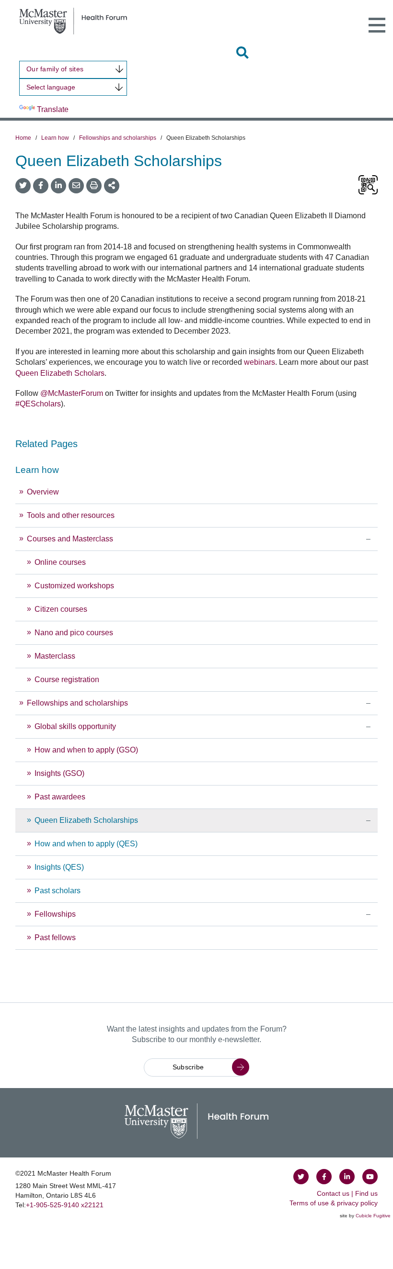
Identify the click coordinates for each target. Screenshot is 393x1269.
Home (23, 138)
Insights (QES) (59, 867)
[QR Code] (368, 185)
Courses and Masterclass (70, 539)
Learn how (55, 138)
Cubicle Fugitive (373, 1215)
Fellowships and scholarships (117, 138)
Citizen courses (61, 609)
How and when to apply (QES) (86, 844)
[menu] (196, 704)
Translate (53, 109)
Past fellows (55, 937)
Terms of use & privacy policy (333, 1203)
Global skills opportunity (76, 726)
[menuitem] (196, 704)
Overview (43, 492)
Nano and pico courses (74, 633)
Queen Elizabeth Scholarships (86, 820)
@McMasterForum (71, 393)
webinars (259, 362)
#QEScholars (38, 404)
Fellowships (55, 914)
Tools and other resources (71, 515)
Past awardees (60, 797)
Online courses (60, 562)
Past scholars (58, 891)
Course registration (67, 679)
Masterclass (55, 656)
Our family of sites (54, 69)
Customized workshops (74, 586)
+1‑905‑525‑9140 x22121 (65, 1205)
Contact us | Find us (347, 1193)
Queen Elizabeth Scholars (59, 373)
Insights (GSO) (59, 773)
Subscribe (188, 1067)
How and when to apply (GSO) (86, 750)
